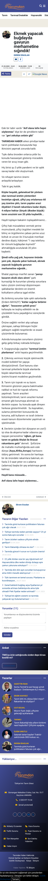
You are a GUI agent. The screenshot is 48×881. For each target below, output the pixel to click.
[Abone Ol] (39, 74)
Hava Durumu (34, 826)
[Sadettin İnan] (7, 686)
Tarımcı (17, 720)
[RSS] (33, 815)
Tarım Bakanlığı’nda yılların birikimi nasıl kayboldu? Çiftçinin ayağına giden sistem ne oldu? (30, 724)
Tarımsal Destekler (19, 15)
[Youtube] (29, 815)
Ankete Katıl (9, 665)
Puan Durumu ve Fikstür (33, 832)
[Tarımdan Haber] (14, 6)
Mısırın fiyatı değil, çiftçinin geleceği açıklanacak (26, 712)
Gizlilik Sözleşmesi (17, 861)
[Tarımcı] (7, 722)
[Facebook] (20, 59)
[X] (19, 815)
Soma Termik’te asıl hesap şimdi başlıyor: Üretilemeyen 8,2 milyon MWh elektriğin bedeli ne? (29, 688)
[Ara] (40, 6)
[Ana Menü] (44, 6)
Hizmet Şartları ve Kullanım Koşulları (23, 858)
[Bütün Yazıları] (45, 519)
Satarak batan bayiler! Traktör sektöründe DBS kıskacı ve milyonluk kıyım (27, 736)
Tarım (4, 15)
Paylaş (7, 74)
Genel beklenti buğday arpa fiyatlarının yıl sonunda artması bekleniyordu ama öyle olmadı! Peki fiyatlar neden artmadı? (22, 588)
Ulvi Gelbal (19, 708)
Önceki (7, 497)
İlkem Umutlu (20, 731)
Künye (28, 861)
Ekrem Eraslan (21, 55)
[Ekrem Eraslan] (6, 34)
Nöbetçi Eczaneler (14, 826)
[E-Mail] (16, 59)
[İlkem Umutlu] (7, 734)
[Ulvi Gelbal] (7, 710)
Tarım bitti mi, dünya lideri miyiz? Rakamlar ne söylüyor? (29, 700)
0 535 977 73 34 (25, 800)
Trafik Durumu (12, 831)
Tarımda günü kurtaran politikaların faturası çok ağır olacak (27, 748)
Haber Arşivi (12, 846)
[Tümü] (45, 647)
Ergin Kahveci (21, 696)
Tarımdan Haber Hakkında (23, 855)
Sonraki (40, 497)
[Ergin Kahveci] (7, 698)
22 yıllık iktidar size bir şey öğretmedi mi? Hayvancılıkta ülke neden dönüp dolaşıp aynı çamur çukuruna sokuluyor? (22, 562)
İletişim (36, 861)
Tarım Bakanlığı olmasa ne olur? (19, 547)
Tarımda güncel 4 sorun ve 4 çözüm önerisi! (25, 551)
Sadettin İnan (21, 684)
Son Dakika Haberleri (31, 840)
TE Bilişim (30, 868)
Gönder (7, 635)
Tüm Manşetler (13, 839)
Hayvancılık (36, 15)
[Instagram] (24, 815)
